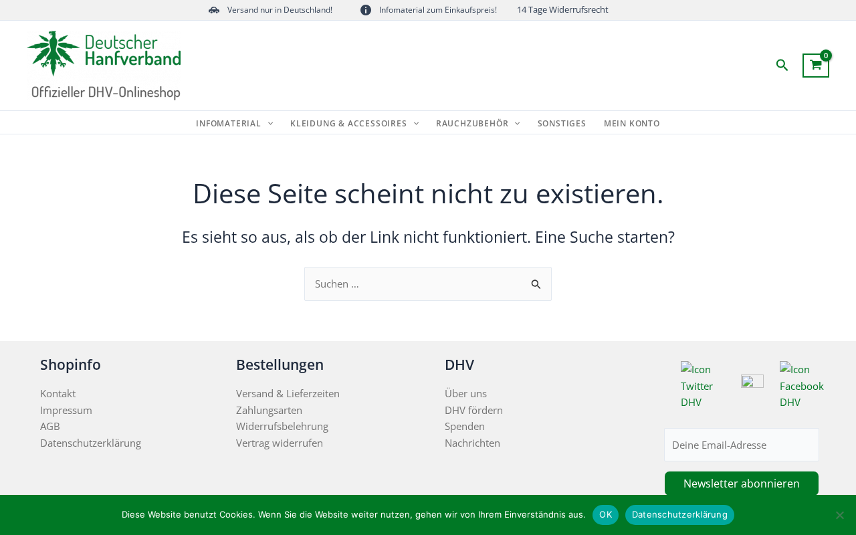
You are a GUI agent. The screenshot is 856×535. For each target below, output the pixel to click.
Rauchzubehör (472, 123)
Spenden (465, 426)
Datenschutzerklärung (90, 442)
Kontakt (58, 393)
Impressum (66, 410)
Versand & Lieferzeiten (288, 393)
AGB (50, 426)
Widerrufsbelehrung (282, 426)
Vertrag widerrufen (279, 442)
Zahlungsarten (269, 410)
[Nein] (839, 515)
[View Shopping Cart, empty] (815, 66)
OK (605, 514)
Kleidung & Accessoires (348, 123)
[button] (782, 66)
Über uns (466, 393)
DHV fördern (474, 410)
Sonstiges (562, 123)
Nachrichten (472, 442)
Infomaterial (228, 123)
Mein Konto (632, 123)
